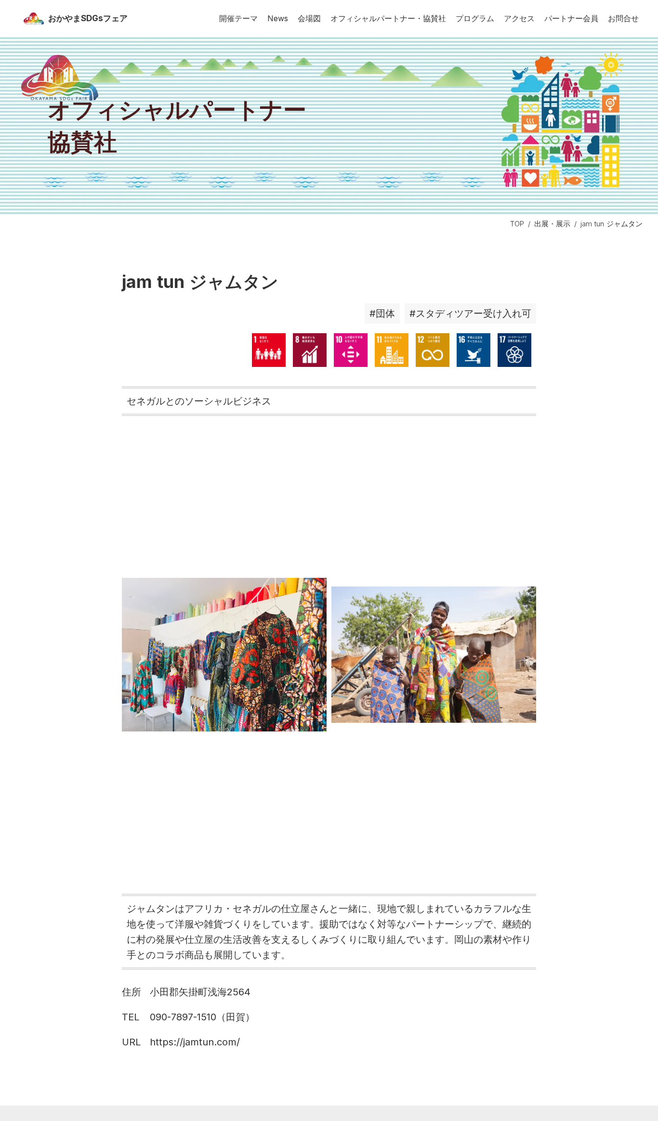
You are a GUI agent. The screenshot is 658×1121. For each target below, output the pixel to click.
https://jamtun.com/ (195, 1042)
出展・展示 (552, 223)
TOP (517, 223)
